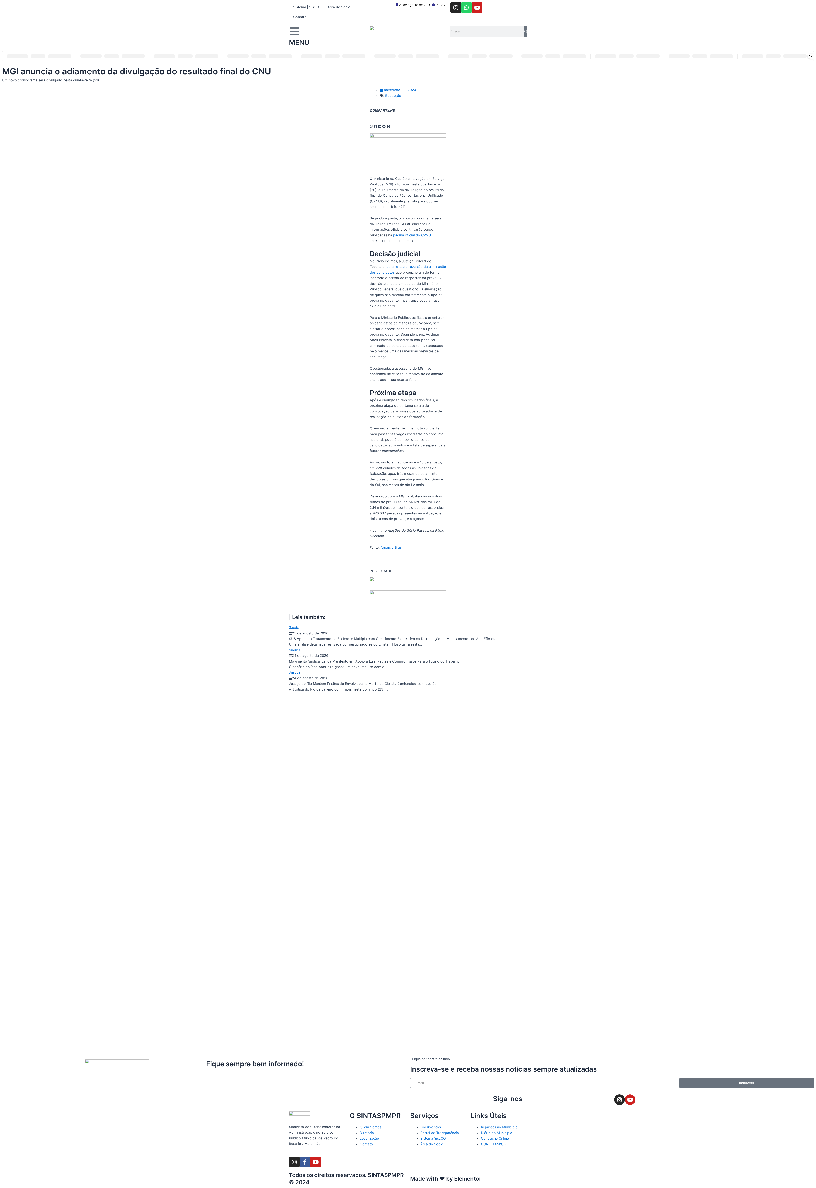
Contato (299, 17)
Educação (393, 95)
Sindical (295, 650)
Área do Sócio (338, 7)
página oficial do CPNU (412, 235)
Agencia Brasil (392, 547)
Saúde (294, 627)
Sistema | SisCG (306, 7)
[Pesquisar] (525, 31)
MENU (299, 42)
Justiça (294, 672)
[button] (371, 126)
